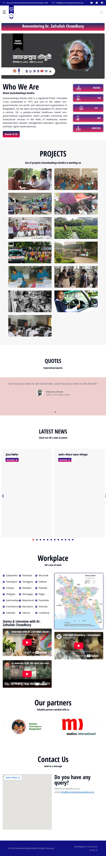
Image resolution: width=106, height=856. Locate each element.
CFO (96, 108)
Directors (96, 128)
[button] (4, 393)
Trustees (96, 87)
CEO (99, 98)
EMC (99, 118)
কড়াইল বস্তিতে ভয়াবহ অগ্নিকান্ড (73, 454)
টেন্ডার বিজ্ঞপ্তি (12, 454)
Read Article (11, 460)
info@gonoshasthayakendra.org (77, 792)
